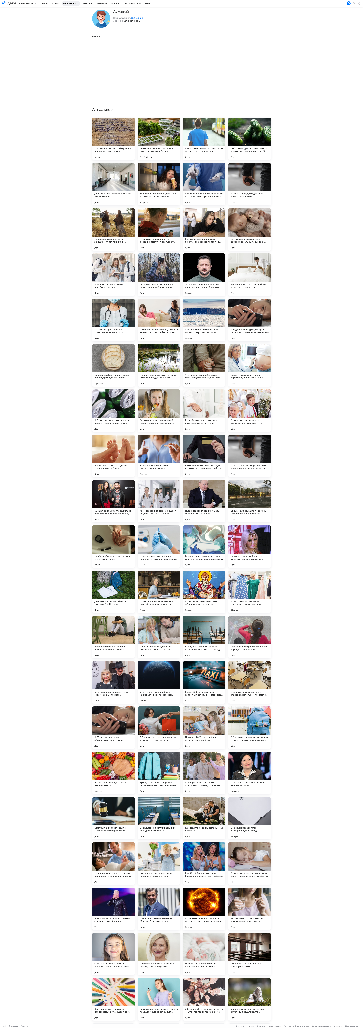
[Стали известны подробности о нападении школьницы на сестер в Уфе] (249, 456)
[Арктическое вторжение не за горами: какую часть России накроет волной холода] (204, 320)
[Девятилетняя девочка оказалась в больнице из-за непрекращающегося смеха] (113, 184)
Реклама (24, 1026)
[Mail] (4, 3)
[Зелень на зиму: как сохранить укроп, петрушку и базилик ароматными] (159, 139)
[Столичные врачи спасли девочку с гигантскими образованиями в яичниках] (204, 184)
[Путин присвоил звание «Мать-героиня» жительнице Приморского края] (204, 501)
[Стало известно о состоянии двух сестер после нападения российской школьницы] (204, 139)
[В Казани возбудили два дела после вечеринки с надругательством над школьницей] (249, 184)
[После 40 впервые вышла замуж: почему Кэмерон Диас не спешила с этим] (159, 954)
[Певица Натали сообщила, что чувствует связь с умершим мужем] (249, 546)
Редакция (250, 1026)
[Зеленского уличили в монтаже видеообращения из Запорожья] (204, 274)
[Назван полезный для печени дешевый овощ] (113, 773)
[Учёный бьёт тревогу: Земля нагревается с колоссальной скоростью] (159, 682)
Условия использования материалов (327, 1026)
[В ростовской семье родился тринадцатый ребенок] (113, 456)
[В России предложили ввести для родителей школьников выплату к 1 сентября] (249, 727)
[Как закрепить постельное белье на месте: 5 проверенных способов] (249, 274)
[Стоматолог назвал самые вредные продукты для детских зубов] (113, 954)
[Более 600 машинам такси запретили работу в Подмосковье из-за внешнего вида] (204, 682)
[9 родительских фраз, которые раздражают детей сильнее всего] (249, 320)
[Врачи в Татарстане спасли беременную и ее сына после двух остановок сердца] (249, 365)
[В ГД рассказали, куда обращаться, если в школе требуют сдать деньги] (113, 727)
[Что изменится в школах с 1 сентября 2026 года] (249, 954)
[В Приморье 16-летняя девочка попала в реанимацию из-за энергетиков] (113, 410)
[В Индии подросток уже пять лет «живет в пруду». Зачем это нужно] (159, 365)
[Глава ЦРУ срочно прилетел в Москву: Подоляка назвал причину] (159, 909)
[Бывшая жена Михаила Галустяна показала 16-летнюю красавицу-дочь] (113, 501)
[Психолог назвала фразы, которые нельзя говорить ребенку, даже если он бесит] (159, 320)
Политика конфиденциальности (297, 1026)
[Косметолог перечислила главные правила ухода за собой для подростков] (159, 999)
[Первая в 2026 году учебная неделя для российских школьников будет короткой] (204, 727)
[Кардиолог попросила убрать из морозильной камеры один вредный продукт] (159, 184)
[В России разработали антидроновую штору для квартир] (249, 818)
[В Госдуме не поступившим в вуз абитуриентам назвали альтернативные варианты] (159, 818)
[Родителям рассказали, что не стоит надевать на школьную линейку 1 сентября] (249, 410)
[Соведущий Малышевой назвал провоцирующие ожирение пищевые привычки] (113, 365)
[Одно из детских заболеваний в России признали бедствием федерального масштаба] (159, 410)
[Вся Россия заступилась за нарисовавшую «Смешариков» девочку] (113, 999)
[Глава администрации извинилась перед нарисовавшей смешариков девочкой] (249, 637)
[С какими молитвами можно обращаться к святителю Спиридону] (204, 592)
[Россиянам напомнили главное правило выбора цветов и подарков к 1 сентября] (159, 863)
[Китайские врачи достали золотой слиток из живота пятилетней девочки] (113, 320)
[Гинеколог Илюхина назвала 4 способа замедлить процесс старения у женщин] (159, 592)
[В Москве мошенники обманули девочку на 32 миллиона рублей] (204, 456)
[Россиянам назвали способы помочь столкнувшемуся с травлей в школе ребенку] (113, 637)
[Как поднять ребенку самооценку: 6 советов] (204, 818)
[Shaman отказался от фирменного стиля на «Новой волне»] (113, 909)
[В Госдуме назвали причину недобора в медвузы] (113, 274)
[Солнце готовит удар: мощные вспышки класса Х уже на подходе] (204, 909)
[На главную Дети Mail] (11, 3)
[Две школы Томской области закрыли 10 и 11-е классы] (113, 592)
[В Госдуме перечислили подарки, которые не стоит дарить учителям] (159, 727)
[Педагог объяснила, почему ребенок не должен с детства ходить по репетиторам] (159, 637)
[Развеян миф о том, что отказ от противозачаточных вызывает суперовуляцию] (249, 909)
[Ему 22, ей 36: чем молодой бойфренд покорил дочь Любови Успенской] (204, 863)
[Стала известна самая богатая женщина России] (249, 773)
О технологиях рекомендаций (269, 1026)
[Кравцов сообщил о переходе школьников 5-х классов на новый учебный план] (159, 773)
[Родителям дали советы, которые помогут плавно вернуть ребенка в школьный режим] (249, 863)
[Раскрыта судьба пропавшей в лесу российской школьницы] (159, 274)
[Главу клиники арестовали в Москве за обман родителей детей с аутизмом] (113, 818)
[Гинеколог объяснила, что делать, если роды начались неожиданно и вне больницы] (113, 863)
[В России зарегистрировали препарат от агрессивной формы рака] (159, 546)
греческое (137, 17)
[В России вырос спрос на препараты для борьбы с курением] (159, 456)
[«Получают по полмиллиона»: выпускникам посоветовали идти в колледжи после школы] (204, 637)
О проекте (240, 1026)
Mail (4, 1026)
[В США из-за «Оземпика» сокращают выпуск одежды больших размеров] (249, 592)
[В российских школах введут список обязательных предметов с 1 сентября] (249, 682)
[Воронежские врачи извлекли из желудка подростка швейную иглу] (204, 546)
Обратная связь (351, 1026)
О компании (13, 1026)
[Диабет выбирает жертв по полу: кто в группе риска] (113, 546)
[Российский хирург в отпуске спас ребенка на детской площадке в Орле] (204, 410)
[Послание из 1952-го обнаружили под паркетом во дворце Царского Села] (113, 139)
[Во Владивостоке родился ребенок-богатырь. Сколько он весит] (249, 229)
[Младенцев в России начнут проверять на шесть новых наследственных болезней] (204, 954)
